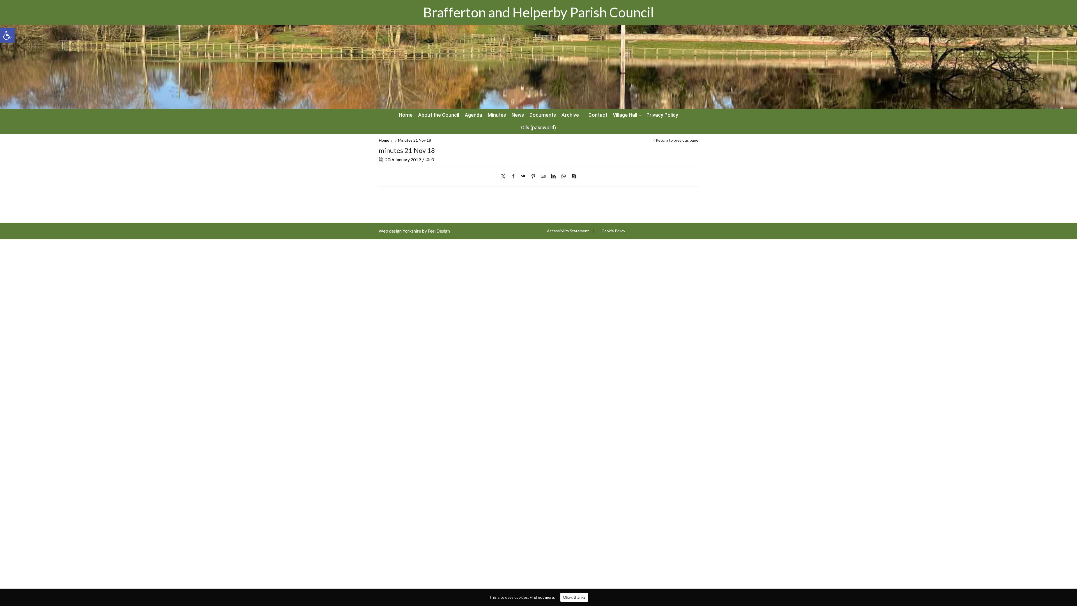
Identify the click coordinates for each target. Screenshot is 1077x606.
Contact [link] (597, 115)
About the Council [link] (438, 115)
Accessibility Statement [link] (568, 231)
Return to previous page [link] (677, 140)
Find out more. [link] (542, 597)
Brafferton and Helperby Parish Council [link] (538, 12)
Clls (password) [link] (538, 127)
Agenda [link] (473, 115)
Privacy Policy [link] (662, 115)
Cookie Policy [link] (613, 231)
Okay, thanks (574, 597)
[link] (7, 35)
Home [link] (406, 115)
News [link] (518, 115)
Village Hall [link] (625, 115)
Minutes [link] (497, 115)
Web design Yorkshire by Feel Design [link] (414, 230)
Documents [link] (543, 115)
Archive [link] (570, 115)
